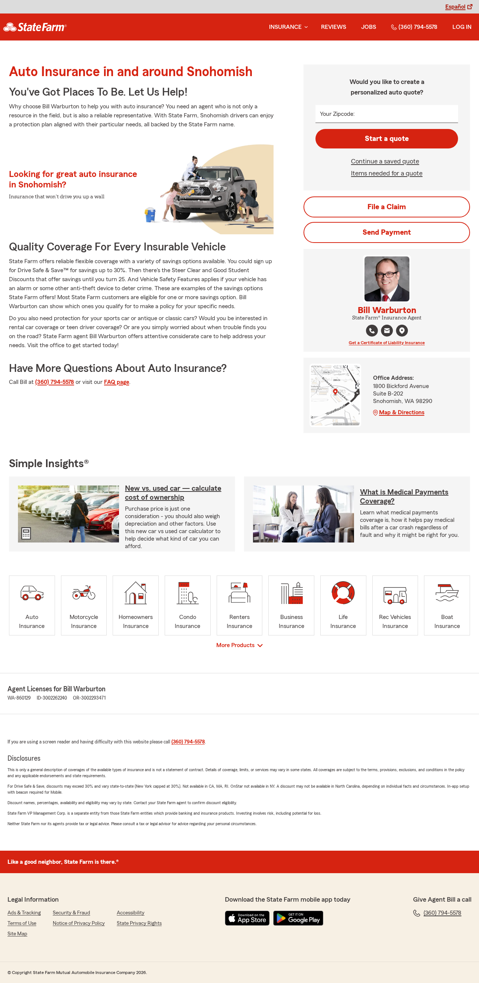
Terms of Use (21, 923)
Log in (462, 27)
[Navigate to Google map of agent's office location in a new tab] (402, 331)
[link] (35, 26)
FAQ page (116, 382)
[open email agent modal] (387, 332)
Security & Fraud (71, 913)
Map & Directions (401, 412)
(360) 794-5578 (418, 27)
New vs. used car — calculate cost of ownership (173, 493)
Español (455, 7)
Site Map (17, 934)
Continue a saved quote (385, 161)
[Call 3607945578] (372, 331)
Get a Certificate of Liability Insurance (387, 342)
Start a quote (387, 138)
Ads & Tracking (24, 913)
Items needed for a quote (386, 173)
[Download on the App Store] (247, 918)
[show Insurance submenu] (305, 27)
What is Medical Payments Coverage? (404, 497)
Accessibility (130, 913)
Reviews (333, 27)
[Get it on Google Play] (298, 918)
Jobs (368, 27)
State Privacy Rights (139, 923)
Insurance (285, 27)
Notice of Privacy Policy (79, 923)
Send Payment (387, 232)
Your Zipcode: (337, 114)
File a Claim (386, 207)
